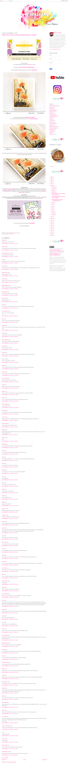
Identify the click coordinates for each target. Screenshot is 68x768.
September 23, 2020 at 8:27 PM (10, 571)
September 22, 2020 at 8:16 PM (10, 301)
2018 (52, 218)
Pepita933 (4, 444)
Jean (3, 476)
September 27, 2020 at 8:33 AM (10, 755)
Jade (3, 574)
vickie (3, 304)
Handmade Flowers (53, 116)
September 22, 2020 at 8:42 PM (10, 322)
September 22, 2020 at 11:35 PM (10, 375)
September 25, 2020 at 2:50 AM (10, 652)
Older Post (45, 759)
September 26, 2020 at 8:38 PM (10, 722)
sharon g (3, 521)
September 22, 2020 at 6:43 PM (10, 243)
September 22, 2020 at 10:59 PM (10, 368)
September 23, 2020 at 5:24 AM (10, 473)
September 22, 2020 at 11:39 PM (10, 381)
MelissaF (3, 688)
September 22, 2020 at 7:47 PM (10, 275)
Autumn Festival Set (34, 118)
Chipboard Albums (52, 110)
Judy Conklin (4, 423)
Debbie (3, 240)
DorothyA (3, 410)
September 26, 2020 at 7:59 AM (10, 699)
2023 (52, 180)
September (54, 192)
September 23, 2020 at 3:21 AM (10, 454)
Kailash (3, 502)
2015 (52, 223)
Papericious (51, 122)
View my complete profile (54, 49)
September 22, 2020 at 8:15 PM (10, 295)
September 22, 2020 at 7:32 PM (10, 256)
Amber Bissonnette (5, 751)
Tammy (3, 615)
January (53, 214)
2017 (52, 220)
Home (24, 759)
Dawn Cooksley (5, 593)
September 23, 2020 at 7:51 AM (10, 539)
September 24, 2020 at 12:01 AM (10, 590)
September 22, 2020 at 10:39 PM (10, 362)
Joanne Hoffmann (5, 339)
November (54, 188)
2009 (52, 233)
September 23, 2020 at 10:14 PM (10, 584)
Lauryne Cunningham (6, 725)
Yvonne (3, 561)
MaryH (3, 600)
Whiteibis (3, 429)
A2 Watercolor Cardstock (30, 117)
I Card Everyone (5, 311)
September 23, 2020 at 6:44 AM (10, 499)
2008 (52, 235)
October (53, 190)
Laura (3, 622)
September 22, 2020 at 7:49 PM (10, 282)
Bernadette (4, 298)
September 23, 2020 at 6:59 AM (10, 512)
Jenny (3, 655)
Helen (3, 555)
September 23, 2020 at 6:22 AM (10, 492)
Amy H (3, 710)
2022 (52, 182)
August (53, 202)
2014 (52, 225)
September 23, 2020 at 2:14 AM (10, 426)
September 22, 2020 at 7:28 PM (10, 250)
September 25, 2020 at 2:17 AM (10, 646)
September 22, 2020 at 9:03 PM (10, 330)
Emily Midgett (32, 223)
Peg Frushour (4, 291)
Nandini (3, 365)
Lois (2, 259)
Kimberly (3, 325)
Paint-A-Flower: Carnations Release (27, 67)
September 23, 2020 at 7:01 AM (10, 518)
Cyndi (3, 675)
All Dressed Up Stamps (53, 105)
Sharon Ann (4, 542)
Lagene (3, 391)
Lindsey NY (4, 508)
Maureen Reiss (5, 272)
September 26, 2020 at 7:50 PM (10, 713)
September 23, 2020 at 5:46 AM (10, 479)
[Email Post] (18, 232)
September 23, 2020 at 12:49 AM (10, 407)
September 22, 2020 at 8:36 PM (10, 315)
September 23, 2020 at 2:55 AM (10, 441)
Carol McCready (5, 662)
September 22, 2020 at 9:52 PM (10, 343)
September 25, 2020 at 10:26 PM (10, 672)
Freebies (51, 113)
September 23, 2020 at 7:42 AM (10, 532)
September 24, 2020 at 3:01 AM (10, 612)
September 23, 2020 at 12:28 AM (10, 394)
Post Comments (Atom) (11, 762)
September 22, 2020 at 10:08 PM (10, 349)
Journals (51, 119)
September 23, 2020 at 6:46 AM (10, 505)
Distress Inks (51, 111)
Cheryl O (3, 371)
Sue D (3, 535)
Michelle (3, 469)
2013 (52, 227)
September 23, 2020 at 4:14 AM (10, 460)
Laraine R (4, 738)
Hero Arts (51, 117)
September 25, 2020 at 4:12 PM (10, 665)
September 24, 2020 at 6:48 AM (10, 619)
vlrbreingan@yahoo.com (6, 253)
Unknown (3, 246)
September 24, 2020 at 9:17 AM (10, 625)
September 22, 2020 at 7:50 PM (10, 288)
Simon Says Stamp (53, 128)
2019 (52, 216)
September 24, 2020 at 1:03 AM (10, 606)
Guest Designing (52, 114)
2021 (52, 183)
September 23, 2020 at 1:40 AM (10, 420)
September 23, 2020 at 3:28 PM (10, 552)
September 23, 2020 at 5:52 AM (10, 486)
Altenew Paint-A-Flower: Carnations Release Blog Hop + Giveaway (19, 35)
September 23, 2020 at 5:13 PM (10, 558)
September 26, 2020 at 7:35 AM (10, 685)
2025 (52, 178)
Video (50, 132)
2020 (52, 185)
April (53, 209)
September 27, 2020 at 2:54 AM (10, 735)
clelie (3, 457)
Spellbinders (51, 129)
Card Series (51, 108)
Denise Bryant (4, 745)
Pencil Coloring (52, 123)
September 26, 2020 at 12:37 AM (10, 678)
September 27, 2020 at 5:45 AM (10, 742)
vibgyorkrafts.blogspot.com (54, 253)
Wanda (3, 587)
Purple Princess (5, 580)
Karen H (3, 397)
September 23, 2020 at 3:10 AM (10, 447)
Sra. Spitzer (4, 716)
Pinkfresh (51, 125)
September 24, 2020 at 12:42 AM (10, 597)
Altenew (13, 188)
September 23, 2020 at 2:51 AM (10, 434)
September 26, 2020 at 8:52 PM (10, 729)
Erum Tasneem (58, 32)
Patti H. (3, 628)
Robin (3, 482)
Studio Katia (51, 131)
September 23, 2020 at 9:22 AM (10, 545)
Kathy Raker (4, 702)
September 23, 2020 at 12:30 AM (10, 401)
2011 (52, 230)
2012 (52, 228)
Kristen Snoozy (5, 681)
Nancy (3, 463)
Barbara (3, 668)
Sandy (3, 489)
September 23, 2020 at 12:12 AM (10, 388)
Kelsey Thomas (5, 404)
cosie (3, 548)
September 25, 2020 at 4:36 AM (10, 659)
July (52, 204)
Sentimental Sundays (53, 126)
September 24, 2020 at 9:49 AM (10, 632)
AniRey (3, 609)
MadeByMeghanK (5, 285)
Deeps (3, 384)
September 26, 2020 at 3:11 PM (10, 707)
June (53, 206)
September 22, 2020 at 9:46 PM (10, 336)
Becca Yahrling (5, 378)
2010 (52, 232)
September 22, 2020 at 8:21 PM (10, 308)
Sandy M (3, 333)
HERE (41, 198)
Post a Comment (5, 757)
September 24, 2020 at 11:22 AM (10, 640)
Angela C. (4, 437)
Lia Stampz (51, 120)
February (53, 213)
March (53, 211)
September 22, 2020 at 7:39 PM (10, 269)
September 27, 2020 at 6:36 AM (10, 748)
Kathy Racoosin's (30, 64)
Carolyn (3, 450)
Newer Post (4, 759)
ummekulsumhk (5, 635)
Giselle (3, 495)
